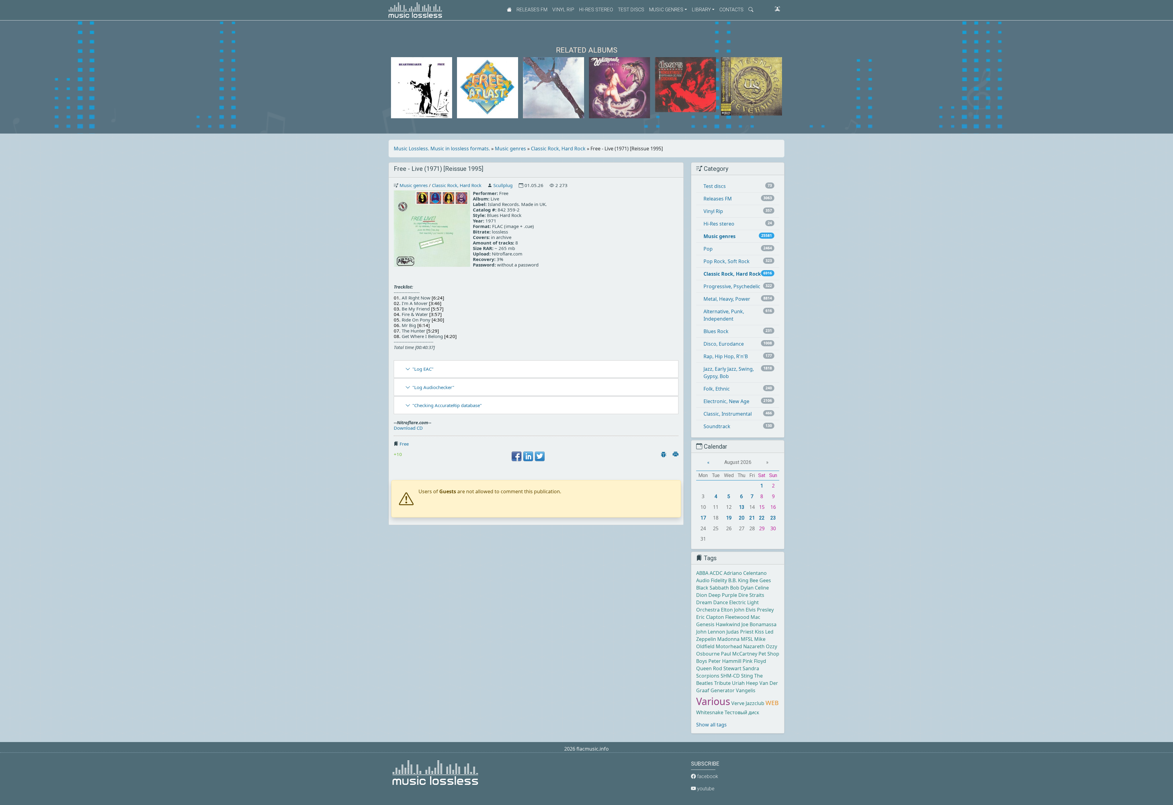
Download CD (408, 428)
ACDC (716, 573)
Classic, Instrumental (727, 413)
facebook (707, 776)
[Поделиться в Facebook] (516, 456)
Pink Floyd (754, 661)
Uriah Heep (745, 683)
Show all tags (711, 724)
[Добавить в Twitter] (540, 456)
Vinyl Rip (563, 10)
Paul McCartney (739, 653)
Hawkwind (728, 624)
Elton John (732, 609)
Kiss (759, 631)
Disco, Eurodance (723, 343)
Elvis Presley (760, 609)
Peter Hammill (724, 661)
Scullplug (503, 185)
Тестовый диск (742, 712)
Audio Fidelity (711, 580)
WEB (772, 703)
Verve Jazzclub (747, 703)
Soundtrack (716, 426)
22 (762, 518)
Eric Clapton (710, 617)
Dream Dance (712, 602)
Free (404, 444)
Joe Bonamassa (759, 624)
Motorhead (729, 646)
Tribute (722, 683)
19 (729, 518)
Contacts (731, 10)
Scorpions (707, 675)
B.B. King (738, 580)
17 (703, 518)
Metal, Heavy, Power (726, 299)
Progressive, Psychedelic (731, 286)
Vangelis (745, 690)
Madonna (728, 639)
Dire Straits (751, 595)
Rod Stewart (727, 668)
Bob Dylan (742, 587)
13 (741, 507)
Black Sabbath (712, 587)
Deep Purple (722, 595)
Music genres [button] (666, 10)
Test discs (631, 10)
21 (752, 518)
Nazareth (754, 646)
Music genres (510, 148)
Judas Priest (740, 631)
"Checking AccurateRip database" (447, 405)
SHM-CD (730, 675)
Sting (747, 675)
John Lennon (710, 631)
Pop (708, 248)
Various (713, 701)
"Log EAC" (422, 369)
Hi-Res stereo (596, 10)
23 (773, 518)
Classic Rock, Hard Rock (558, 148)
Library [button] (701, 10)
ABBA (702, 573)
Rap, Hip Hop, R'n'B (725, 356)
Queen (704, 668)
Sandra (751, 668)
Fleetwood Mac (742, 617)
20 (741, 518)
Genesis (705, 624)
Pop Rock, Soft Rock (726, 261)
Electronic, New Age (726, 401)
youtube (705, 789)
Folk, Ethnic (716, 388)
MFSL (747, 639)
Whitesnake (709, 712)
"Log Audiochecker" (433, 387)
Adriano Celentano (745, 573)
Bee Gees (760, 580)
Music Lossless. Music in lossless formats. (442, 148)
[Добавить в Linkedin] (528, 456)
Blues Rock (716, 331)
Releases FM (532, 10)
